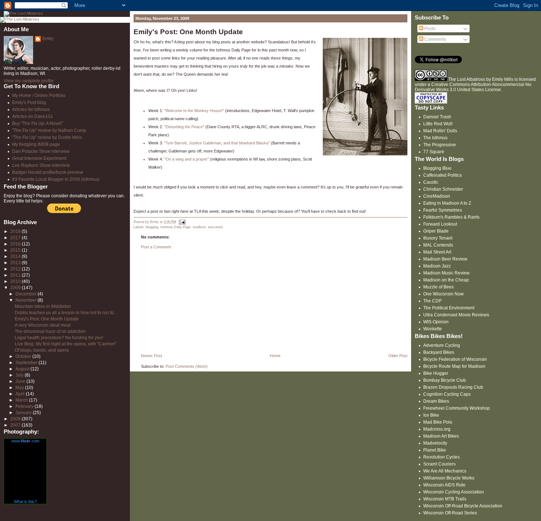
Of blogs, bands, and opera (42, 350)
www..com (25, 441)
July (20, 375)
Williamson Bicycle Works (448, 478)
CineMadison (436, 196)
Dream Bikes (436, 401)
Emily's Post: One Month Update (188, 32)
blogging (152, 227)
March (22, 400)
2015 (16, 250)
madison (199, 227)
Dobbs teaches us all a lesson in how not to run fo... (66, 312)
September (27, 362)
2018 (16, 231)
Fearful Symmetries (442, 210)
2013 (16, 262)
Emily (47, 38)
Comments (434, 39)
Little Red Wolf (437, 123)
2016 (16, 244)
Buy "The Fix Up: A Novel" (37, 123)
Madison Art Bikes (441, 436)
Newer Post (151, 355)
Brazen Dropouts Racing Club (453, 387)
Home (275, 355)
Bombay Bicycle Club (444, 380)
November (26, 300)
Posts (429, 28)
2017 (16, 237)
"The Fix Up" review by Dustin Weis (47, 137)
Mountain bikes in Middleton (43, 306)
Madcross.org (436, 429)
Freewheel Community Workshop (456, 408)
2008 (16, 418)
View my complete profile (29, 80)
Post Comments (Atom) (187, 366)
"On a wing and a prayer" (186, 159)
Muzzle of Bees (438, 287)
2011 (16, 275)
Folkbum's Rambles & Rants (451, 217)
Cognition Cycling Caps (447, 394)
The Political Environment (448, 307)
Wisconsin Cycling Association (453, 492)
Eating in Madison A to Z (447, 203)
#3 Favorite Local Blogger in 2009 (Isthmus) (55, 179)
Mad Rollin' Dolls (440, 130)
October (23, 356)
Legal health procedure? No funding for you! (59, 337)
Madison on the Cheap (446, 280)
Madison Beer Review (445, 259)
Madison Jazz (437, 266)
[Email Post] (181, 222)
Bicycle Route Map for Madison (454, 366)
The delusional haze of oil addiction (50, 331)
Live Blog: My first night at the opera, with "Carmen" (65, 343)
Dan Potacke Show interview (41, 151)
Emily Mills (502, 79)
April (20, 393)
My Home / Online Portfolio (39, 95)
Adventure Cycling (441, 345)
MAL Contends (438, 245)
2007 (16, 425)
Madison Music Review (446, 273)
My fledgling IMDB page (36, 144)
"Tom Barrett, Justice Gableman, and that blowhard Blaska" (217, 143)
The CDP (432, 300)
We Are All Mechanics (444, 471)
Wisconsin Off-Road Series (450, 512)
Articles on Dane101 (32, 116)
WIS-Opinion (436, 321)
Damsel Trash (437, 116)
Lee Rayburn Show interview (41, 165)
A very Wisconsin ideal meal (43, 325)
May (20, 387)
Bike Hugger (435, 373)
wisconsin (215, 227)
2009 (16, 287)
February (25, 406)
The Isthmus (435, 137)
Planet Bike (434, 450)
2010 (16, 281)
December (26, 294)
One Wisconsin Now (443, 294)
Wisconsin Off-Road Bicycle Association (462, 506)
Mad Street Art (437, 252)
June (20, 381)
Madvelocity (435, 443)
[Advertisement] (189, 303)
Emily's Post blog (29, 102)
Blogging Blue (437, 168)
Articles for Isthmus (31, 109)
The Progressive (439, 144)
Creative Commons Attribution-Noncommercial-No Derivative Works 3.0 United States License (473, 87)
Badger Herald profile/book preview (47, 172)
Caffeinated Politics (442, 175)
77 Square (433, 151)
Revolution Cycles (441, 457)
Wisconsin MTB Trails (444, 499)
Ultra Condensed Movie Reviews (456, 314)
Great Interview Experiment (39, 158)
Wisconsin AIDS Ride (444, 485)
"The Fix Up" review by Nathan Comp (49, 130)
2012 (16, 269)
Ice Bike (431, 415)
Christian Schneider (443, 189)
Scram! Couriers (439, 464)
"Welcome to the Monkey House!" (194, 110)
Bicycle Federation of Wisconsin (455, 359)
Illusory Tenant (437, 238)
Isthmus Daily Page (175, 227)
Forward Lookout (440, 224)
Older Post (397, 355)
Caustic (430, 182)
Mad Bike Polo (437, 422)
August (23, 368)
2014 (16, 256)
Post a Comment (156, 247)
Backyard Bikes (438, 352)
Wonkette (432, 328)
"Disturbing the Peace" (184, 127)
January (24, 412)
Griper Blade (436, 231)
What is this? (25, 501)
